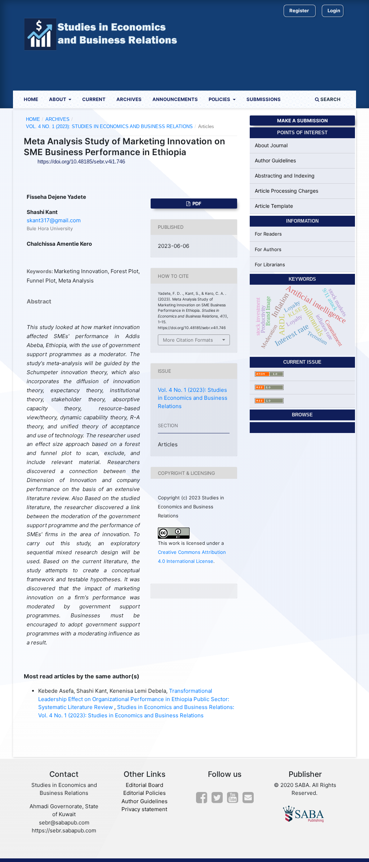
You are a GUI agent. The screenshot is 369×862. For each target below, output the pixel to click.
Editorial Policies (144, 792)
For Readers (268, 234)
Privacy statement (144, 809)
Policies (220, 99)
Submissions (263, 99)
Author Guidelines (275, 160)
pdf (196, 203)
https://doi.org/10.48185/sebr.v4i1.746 (81, 161)
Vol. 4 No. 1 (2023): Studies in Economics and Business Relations (109, 126)
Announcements (175, 99)
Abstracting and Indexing (285, 175)
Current (94, 99)
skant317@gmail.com (54, 220)
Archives (129, 99)
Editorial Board (144, 785)
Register (299, 10)
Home (31, 99)
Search (330, 99)
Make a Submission (302, 120)
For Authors (268, 249)
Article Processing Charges (286, 191)
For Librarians (270, 264)
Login (334, 10)
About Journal (271, 145)
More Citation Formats (188, 340)
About (58, 99)
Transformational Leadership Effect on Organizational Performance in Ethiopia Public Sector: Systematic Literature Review (133, 698)
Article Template (274, 206)
